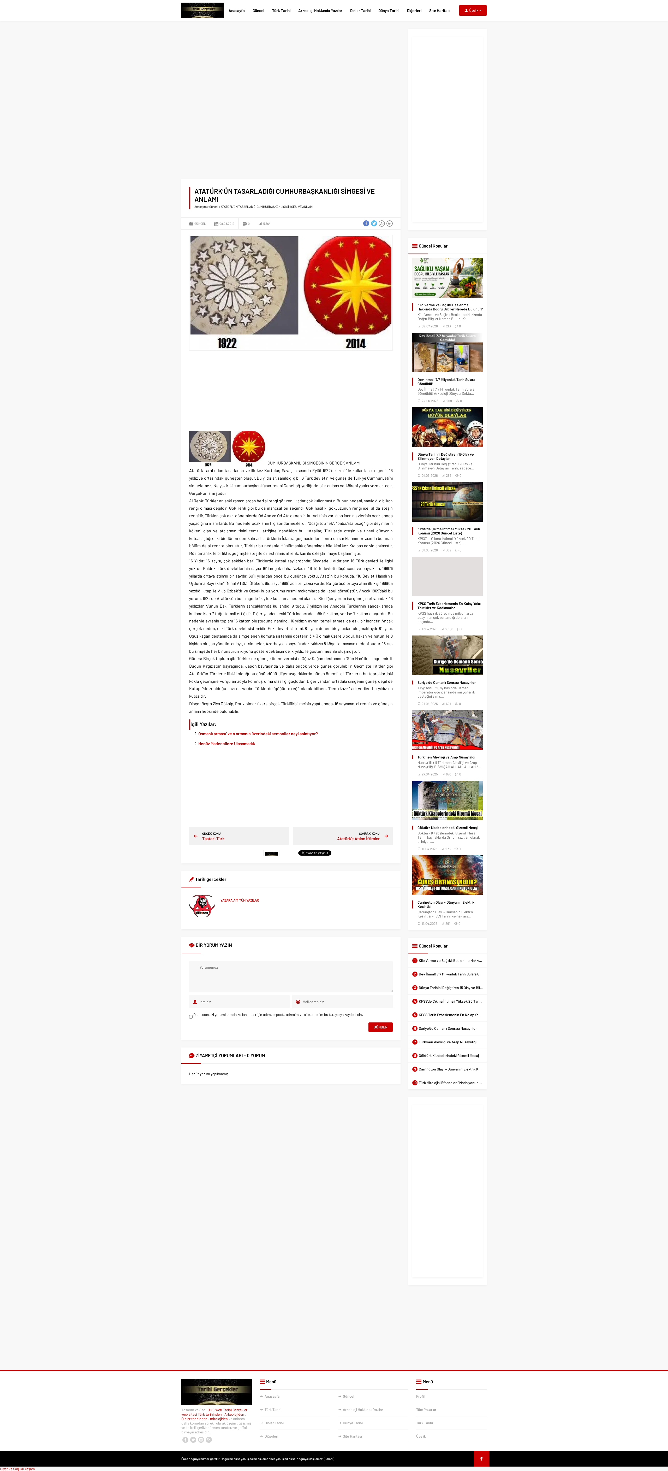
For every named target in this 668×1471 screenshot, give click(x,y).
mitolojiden (219, 1418)
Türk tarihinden (210, 1414)
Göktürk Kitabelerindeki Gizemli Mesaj (448, 828)
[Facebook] (185, 1440)
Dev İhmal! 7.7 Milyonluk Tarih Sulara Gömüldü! (446, 382)
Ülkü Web (214, 1410)
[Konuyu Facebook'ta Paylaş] (366, 223)
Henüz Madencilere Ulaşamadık (226, 743)
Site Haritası (439, 10)
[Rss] (209, 1440)
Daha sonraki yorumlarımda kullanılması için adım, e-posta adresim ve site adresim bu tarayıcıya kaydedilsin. (278, 1014)
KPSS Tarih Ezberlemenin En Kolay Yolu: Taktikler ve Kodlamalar (449, 606)
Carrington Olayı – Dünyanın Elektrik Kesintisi (446, 904)
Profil (420, 1396)
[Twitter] (193, 1440)
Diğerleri (414, 10)
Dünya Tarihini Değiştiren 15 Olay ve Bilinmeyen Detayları (446, 456)
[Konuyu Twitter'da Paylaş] (374, 223)
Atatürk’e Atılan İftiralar (358, 838)
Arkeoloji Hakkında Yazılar (320, 10)
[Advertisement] (291, 65)
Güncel (258, 10)
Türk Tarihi (281, 10)
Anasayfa (237, 10)
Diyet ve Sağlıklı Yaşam (17, 1469)
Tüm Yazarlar (426, 1409)
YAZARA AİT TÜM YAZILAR (239, 900)
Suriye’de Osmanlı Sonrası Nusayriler (447, 682)
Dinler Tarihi (360, 10)
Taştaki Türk (213, 838)
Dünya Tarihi (388, 10)
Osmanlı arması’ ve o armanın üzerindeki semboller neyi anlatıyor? (258, 733)
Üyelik (421, 1436)
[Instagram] (201, 1440)
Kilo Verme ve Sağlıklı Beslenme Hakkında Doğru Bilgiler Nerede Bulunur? (450, 307)
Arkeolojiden (234, 1414)
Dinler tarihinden (194, 1418)
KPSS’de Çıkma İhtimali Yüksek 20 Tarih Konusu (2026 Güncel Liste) (449, 531)
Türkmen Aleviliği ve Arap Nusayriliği (446, 757)
